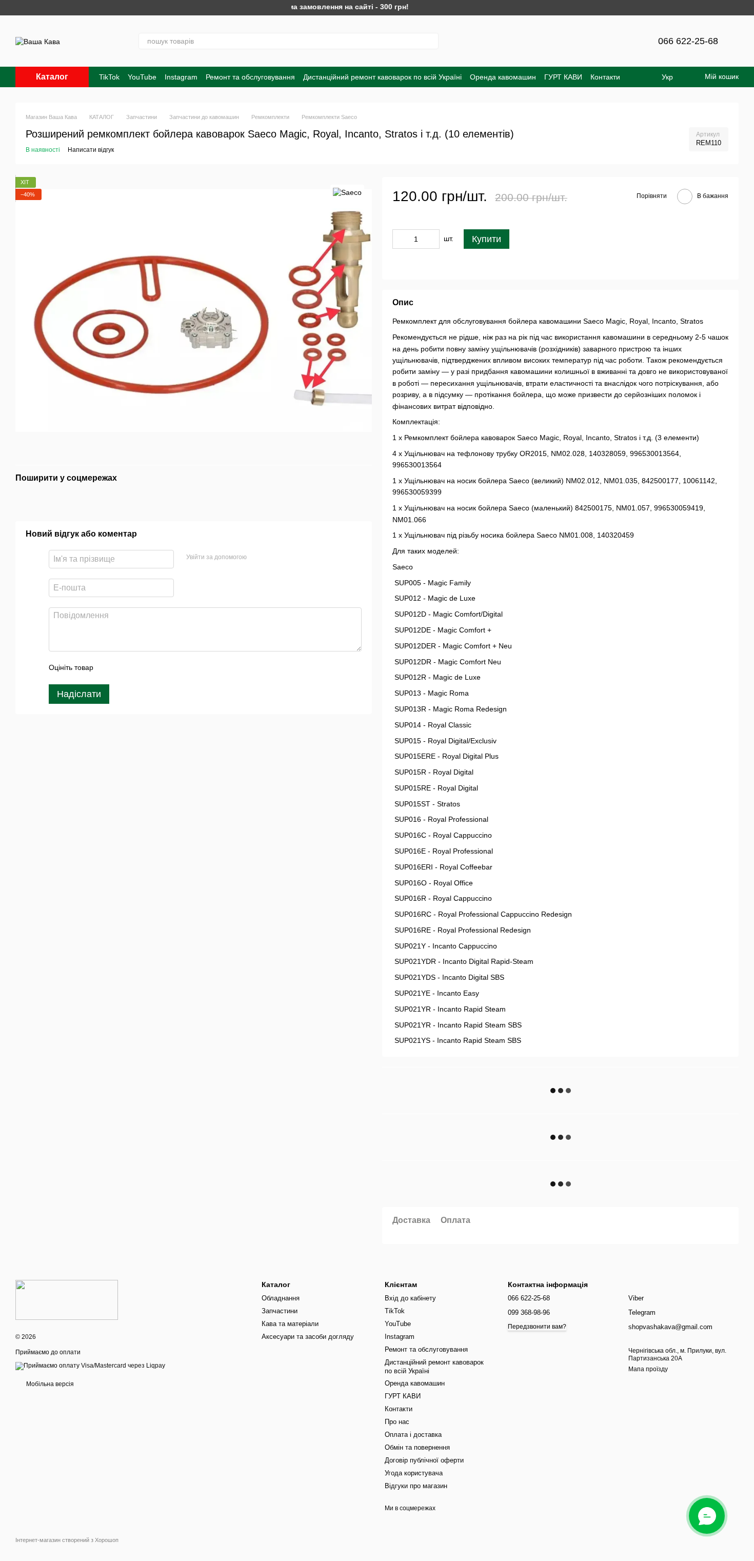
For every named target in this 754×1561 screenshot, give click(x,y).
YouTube (142, 77)
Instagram (181, 77)
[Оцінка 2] (126, 668)
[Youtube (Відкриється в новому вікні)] (543, 41)
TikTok (109, 77)
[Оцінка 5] (176, 668)
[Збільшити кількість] (432, 239)
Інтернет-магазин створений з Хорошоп (66, 1540)
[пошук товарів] (430, 41)
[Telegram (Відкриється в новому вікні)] (494, 41)
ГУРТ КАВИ (563, 77)
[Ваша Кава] (66, 1299)
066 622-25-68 (688, 41)
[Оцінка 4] (159, 668)
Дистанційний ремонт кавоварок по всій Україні (382, 77)
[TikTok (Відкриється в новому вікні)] (518, 41)
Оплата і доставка (413, 1434)
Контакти (605, 77)
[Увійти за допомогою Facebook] (258, 557)
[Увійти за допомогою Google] (274, 557)
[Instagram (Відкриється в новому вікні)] (469, 41)
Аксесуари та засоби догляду (308, 1336)
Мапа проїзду (648, 1369)
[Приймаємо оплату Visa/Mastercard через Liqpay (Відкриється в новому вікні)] (90, 1365)
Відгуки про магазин (416, 1486)
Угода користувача (414, 1473)
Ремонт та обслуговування (250, 77)
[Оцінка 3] (143, 668)
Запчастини (279, 1311)
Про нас (397, 1422)
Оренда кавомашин (503, 77)
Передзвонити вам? (537, 1326)
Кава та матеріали (290, 1324)
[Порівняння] (598, 41)
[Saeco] (347, 192)
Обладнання (281, 1298)
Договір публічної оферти (424, 1460)
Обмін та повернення (417, 1447)
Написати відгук (91, 149)
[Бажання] (625, 41)
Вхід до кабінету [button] (410, 1298)
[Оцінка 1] (110, 668)
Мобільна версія (49, 1384)
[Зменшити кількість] (400, 239)
